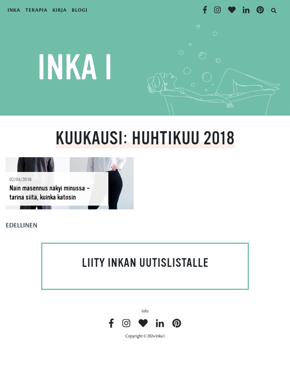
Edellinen (21, 225)
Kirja (59, 10)
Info (145, 311)
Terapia (36, 10)
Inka (14, 10)
